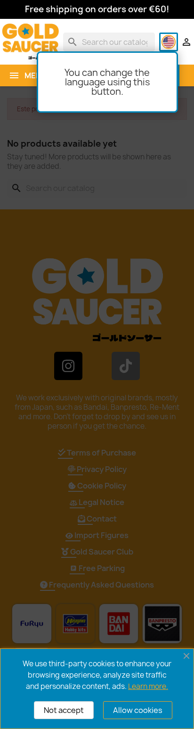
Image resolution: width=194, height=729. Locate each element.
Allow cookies (137, 710)
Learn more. (148, 686)
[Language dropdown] (169, 42)
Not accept (64, 710)
